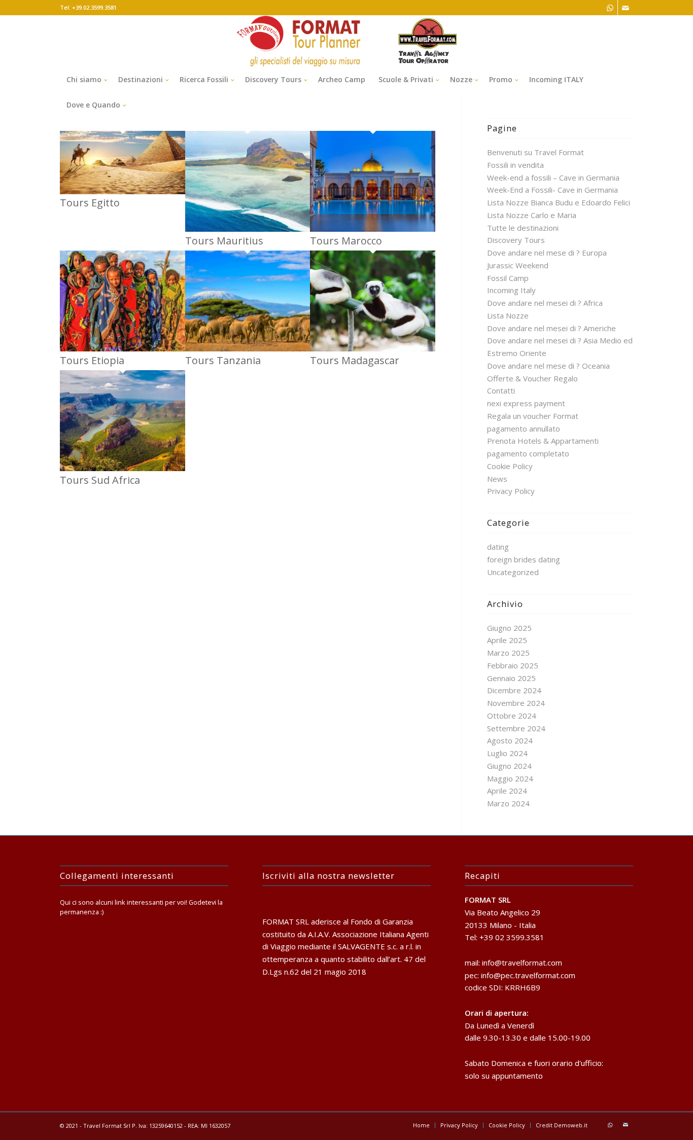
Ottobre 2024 (511, 715)
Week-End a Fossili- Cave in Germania (552, 190)
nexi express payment (526, 403)
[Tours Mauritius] (247, 229)
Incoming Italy (511, 290)
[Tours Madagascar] (372, 348)
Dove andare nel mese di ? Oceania (548, 366)
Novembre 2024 (516, 703)
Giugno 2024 (509, 766)
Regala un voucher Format (532, 416)
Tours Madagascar (354, 360)
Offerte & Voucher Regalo (532, 378)
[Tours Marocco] (372, 229)
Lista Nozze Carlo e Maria (531, 215)
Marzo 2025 (508, 653)
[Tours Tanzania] (247, 348)
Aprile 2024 (507, 791)
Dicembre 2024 (514, 690)
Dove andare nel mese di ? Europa (547, 252)
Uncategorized (513, 572)
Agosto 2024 (510, 740)
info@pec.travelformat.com (528, 975)
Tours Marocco (346, 240)
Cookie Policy (510, 466)
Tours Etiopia (92, 360)
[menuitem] (86, 79)
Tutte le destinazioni (523, 228)
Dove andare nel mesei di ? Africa (545, 303)
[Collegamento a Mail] (625, 7)
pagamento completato (528, 453)
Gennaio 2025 (511, 678)
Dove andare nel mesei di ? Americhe (551, 328)
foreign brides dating (523, 559)
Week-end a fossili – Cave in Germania (553, 177)
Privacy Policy (511, 491)
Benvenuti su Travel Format (535, 152)
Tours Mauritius (224, 240)
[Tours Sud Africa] (122, 468)
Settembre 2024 (516, 728)
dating (498, 547)
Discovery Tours (516, 240)
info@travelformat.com (522, 962)
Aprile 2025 (507, 640)
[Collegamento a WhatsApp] (610, 7)
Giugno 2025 (509, 628)
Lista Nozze (508, 315)
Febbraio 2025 (512, 665)
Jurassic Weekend (517, 265)
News (497, 479)
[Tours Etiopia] (122, 348)
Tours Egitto (90, 202)
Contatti (501, 390)
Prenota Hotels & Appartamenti (543, 441)
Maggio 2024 (510, 778)
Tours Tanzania (223, 360)
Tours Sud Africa (100, 480)
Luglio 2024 (507, 753)
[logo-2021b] (346, 41)
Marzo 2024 (508, 803)
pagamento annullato (523, 428)
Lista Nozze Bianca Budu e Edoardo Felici (558, 202)
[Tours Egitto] (122, 191)
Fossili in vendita (515, 165)
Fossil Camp (508, 278)
